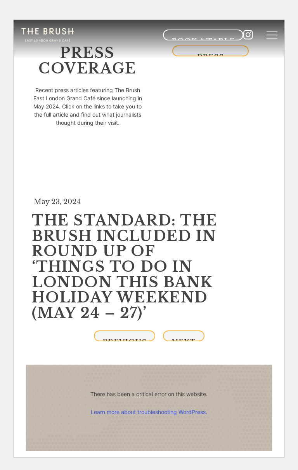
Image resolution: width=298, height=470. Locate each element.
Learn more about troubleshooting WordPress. (149, 412)
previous (124, 339)
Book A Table (203, 38)
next (184, 339)
